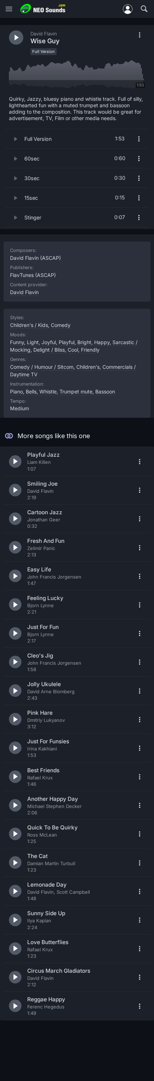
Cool (73, 350)
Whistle (48, 391)
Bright (84, 342)
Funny (17, 342)
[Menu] (9, 9)
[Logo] (43, 9)
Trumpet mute (75, 391)
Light (33, 342)
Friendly (90, 350)
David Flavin (24, 292)
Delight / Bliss (49, 350)
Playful (66, 342)
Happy (102, 342)
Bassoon (105, 391)
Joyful (49, 342)
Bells (31, 391)
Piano (16, 391)
